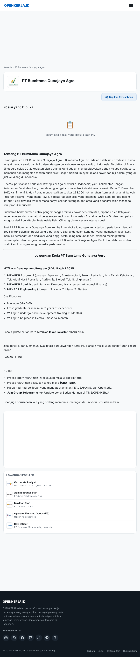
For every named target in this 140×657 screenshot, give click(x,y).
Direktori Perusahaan (99, 402)
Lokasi (100, 651)
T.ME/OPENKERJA (97, 392)
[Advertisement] (70, 36)
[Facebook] (22, 638)
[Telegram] (47, 638)
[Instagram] (6, 638)
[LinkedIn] (30, 638)
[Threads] (55, 638)
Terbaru (91, 651)
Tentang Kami (114, 651)
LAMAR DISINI (12, 357)
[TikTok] (39, 638)
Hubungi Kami (130, 651)
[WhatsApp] (14, 638)
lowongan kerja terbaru (91, 227)
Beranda (7, 67)
